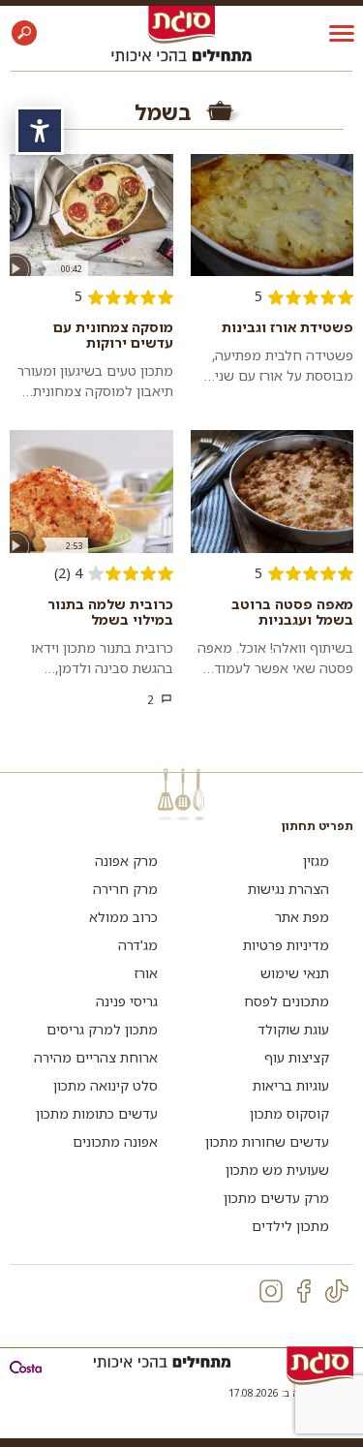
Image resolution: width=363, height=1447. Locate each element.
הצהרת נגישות (288, 888)
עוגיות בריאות (291, 1085)
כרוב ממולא (123, 917)
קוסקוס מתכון (289, 1113)
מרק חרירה (125, 888)
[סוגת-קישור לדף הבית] (181, 24)
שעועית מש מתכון (277, 1169)
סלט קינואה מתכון (105, 1085)
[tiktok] (336, 1291)
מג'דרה (138, 945)
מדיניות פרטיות (286, 945)
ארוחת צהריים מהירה (96, 1057)
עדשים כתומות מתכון (97, 1113)
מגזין (316, 860)
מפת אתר (302, 917)
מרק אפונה (126, 860)
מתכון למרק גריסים (102, 1029)
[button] (24, 33)
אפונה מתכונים (115, 1141)
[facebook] (303, 1291)
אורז (146, 973)
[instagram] (271, 1291)
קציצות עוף (296, 1057)
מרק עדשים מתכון (276, 1197)
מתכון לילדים (290, 1225)
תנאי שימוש (294, 973)
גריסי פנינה (127, 1001)
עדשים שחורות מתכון (267, 1141)
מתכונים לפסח (286, 1001)
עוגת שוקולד (293, 1029)
